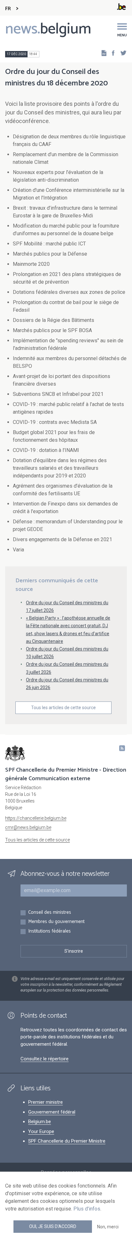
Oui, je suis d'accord (52, 1226)
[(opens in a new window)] (111, 52)
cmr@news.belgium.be (28, 827)
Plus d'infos (86, 1209)
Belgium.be (39, 1121)
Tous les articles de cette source (63, 707)
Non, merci (108, 1226)
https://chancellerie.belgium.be (35, 818)
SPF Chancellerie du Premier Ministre (66, 1141)
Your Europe (41, 1131)
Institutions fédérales (49, 931)
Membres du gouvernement (56, 922)
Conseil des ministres (49, 912)
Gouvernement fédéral (51, 1112)
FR (8, 8)
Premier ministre (45, 1102)
